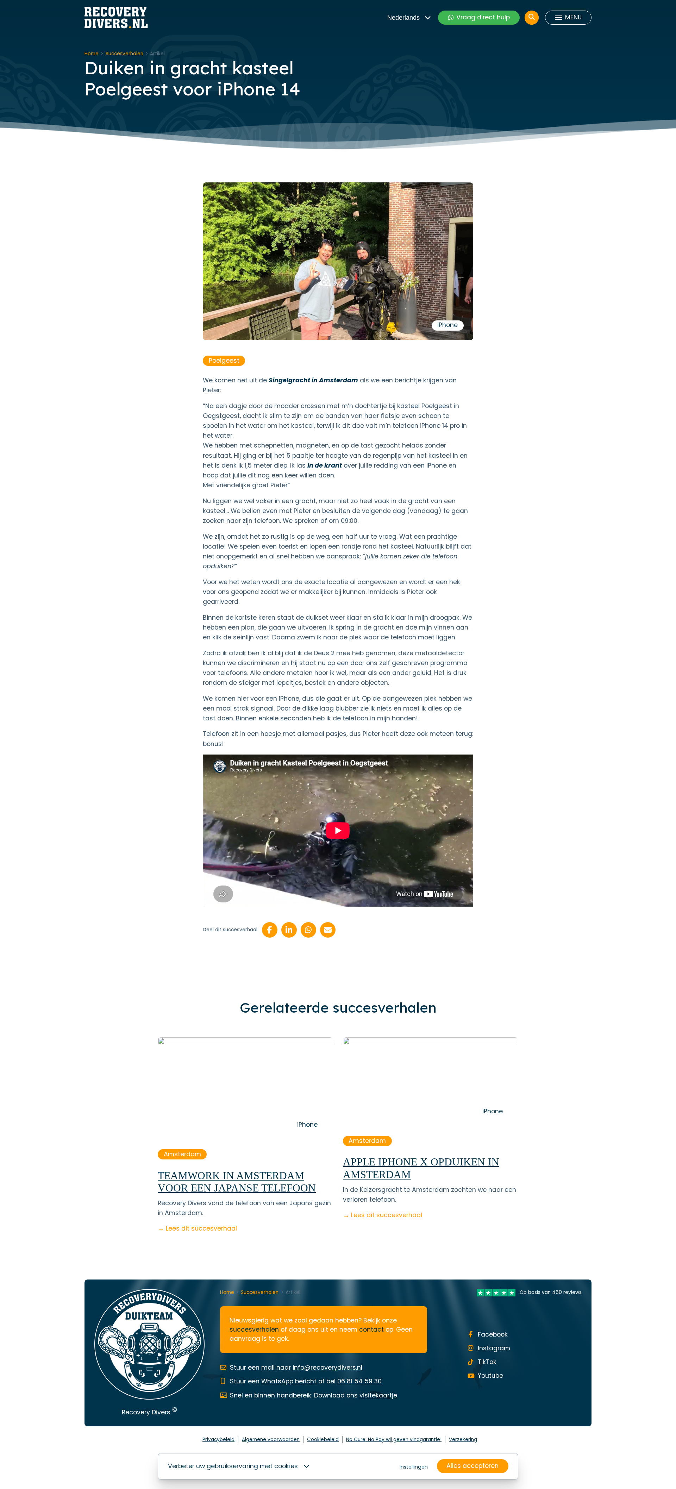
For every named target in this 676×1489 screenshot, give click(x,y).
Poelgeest (224, 360)
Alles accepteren (472, 1466)
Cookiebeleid (323, 1439)
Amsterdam (182, 1154)
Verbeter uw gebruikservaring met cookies (233, 1466)
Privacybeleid (218, 1439)
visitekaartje (378, 1395)
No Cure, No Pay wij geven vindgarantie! (394, 1439)
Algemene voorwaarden (271, 1439)
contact (371, 1329)
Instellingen (414, 1466)
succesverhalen (254, 1329)
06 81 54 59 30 (359, 1381)
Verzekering (463, 1439)
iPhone (447, 325)
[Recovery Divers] (116, 18)
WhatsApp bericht (289, 1381)
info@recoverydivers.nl (327, 1367)
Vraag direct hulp (483, 17)
